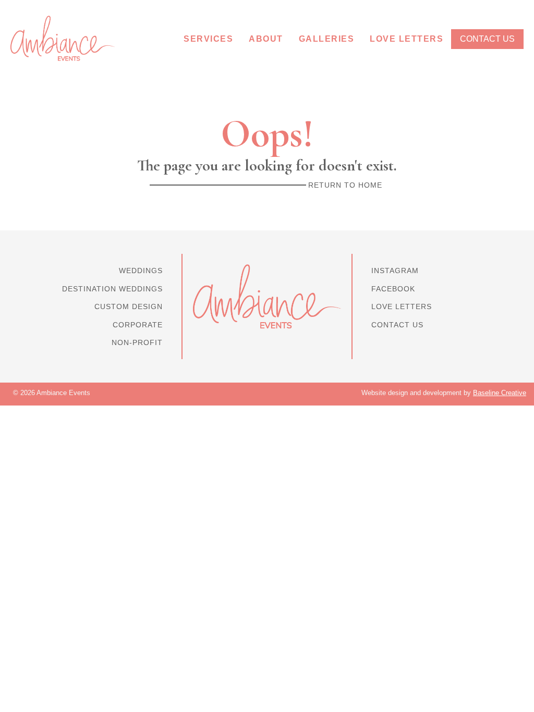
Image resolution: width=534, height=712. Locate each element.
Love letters (401, 306)
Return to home (345, 185)
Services (208, 38)
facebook (393, 289)
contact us (397, 325)
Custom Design (128, 306)
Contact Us (487, 38)
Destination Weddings (112, 289)
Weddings (141, 270)
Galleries (327, 38)
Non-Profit (137, 342)
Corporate (138, 325)
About (266, 38)
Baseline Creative (499, 393)
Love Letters (406, 38)
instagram (395, 270)
